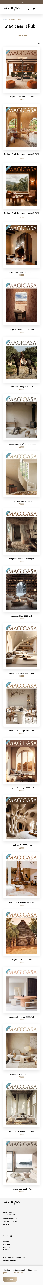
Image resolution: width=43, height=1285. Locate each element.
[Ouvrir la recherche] (29, 9)
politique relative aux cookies (14, 1273)
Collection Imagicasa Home (14, 1258)
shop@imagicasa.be (10, 1218)
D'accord (10, 1279)
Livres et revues (9, 1260)
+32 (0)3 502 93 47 (10, 1222)
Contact (6, 1250)
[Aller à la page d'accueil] (11, 9)
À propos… (7, 1247)
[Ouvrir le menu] (38, 9)
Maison (6, 1242)
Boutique (6, 1244)
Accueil (6, 19)
